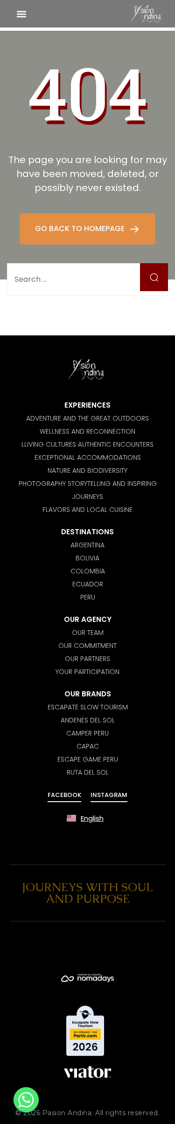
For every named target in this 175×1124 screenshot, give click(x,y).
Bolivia (87, 558)
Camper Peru (87, 733)
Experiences (87, 405)
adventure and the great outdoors (87, 418)
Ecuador (87, 584)
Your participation (87, 671)
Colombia (87, 571)
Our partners (87, 658)
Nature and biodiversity (87, 470)
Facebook (64, 794)
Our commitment (87, 645)
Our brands (87, 694)
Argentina (87, 545)
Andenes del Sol (88, 720)
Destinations (87, 532)
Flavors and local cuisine (87, 509)
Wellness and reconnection (87, 431)
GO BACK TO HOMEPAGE (80, 228)
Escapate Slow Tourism (88, 707)
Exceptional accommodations (88, 457)
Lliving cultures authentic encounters (87, 444)
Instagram (109, 794)
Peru (87, 597)
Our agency (88, 619)
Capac (88, 746)
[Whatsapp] (26, 1099)
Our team (88, 632)
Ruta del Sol (88, 772)
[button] (21, 13)
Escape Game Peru (87, 759)
